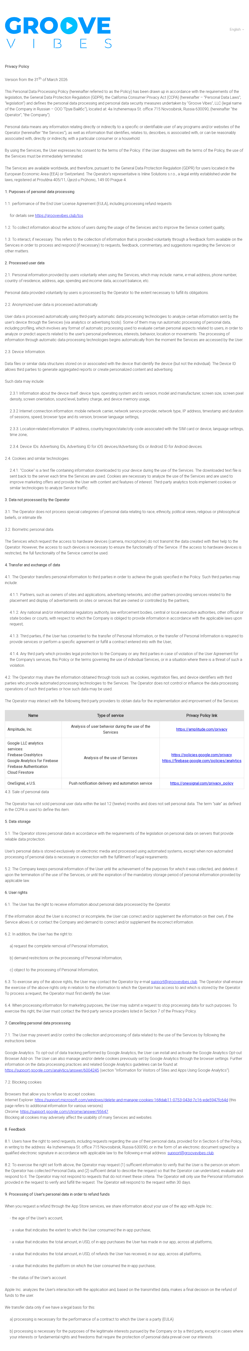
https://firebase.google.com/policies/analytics (201, 760)
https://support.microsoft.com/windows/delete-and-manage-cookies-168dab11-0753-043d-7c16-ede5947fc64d (131, 1100)
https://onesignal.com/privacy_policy (201, 783)
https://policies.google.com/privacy (201, 755)
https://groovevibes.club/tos (59, 215)
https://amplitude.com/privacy (201, 729)
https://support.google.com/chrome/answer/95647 (64, 1111)
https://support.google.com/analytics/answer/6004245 (52, 1070)
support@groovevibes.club (174, 981)
